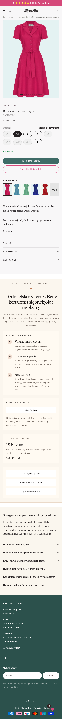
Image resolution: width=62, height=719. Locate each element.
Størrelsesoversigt (48, 127)
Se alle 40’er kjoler (13, 458)
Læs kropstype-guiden (31, 473)
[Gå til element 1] (21, 94)
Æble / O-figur (31, 410)
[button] (31, 169)
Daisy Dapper (10, 105)
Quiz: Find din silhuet (31, 491)
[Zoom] (58, 94)
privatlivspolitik (10, 687)
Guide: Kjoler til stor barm (31, 482)
